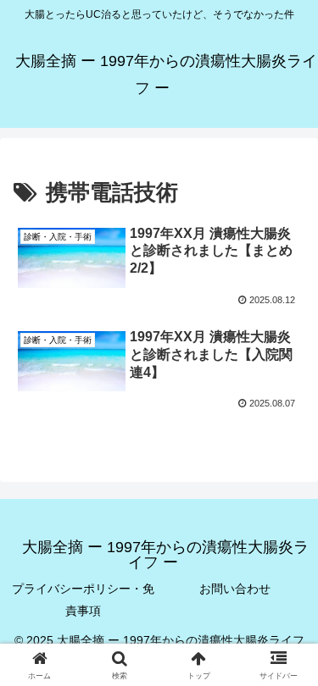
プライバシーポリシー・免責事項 (83, 599)
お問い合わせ (235, 588)
